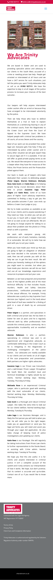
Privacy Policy (8, 528)
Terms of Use (8, 525)
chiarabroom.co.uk (22, 573)
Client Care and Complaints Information (17, 531)
